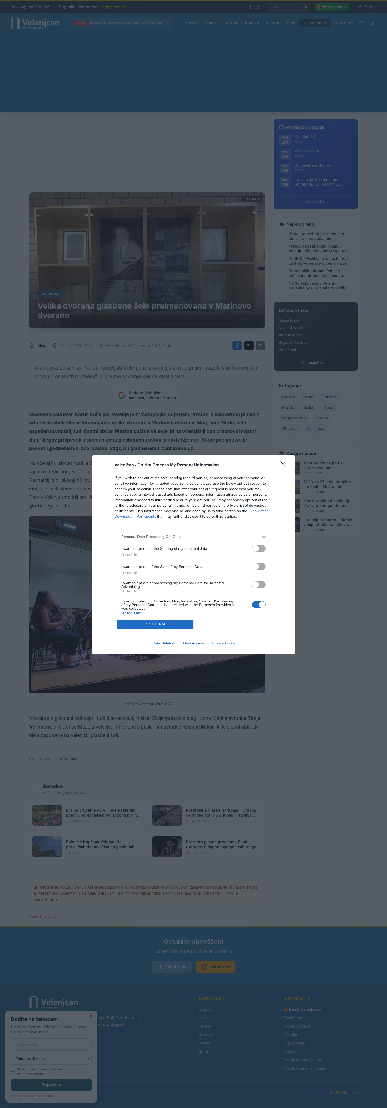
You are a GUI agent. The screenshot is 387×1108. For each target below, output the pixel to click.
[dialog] (193, 554)
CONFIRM (155, 624)
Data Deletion (163, 643)
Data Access (193, 643)
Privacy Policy (223, 643)
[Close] (285, 465)
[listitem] (193, 537)
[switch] (259, 548)
